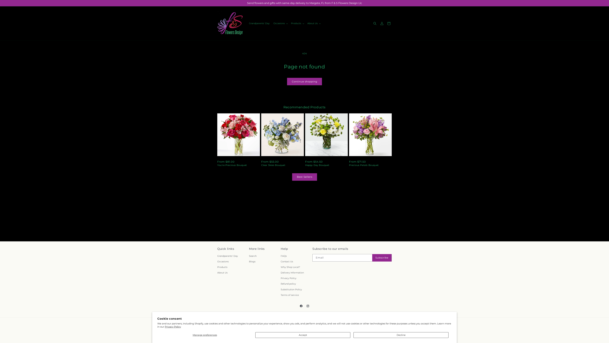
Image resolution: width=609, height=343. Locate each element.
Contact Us (287, 261)
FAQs (284, 256)
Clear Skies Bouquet (273, 165)
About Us (222, 272)
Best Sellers (304, 176)
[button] (280, 23)
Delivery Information (292, 272)
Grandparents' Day (227, 256)
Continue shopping (304, 81)
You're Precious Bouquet (232, 165)
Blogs (252, 261)
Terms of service (290, 295)
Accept (303, 334)
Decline (401, 334)
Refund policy (288, 283)
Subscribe (381, 257)
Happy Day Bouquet (317, 165)
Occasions (223, 261)
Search (253, 256)
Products (222, 267)
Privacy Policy (173, 326)
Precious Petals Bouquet (364, 165)
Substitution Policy (291, 289)
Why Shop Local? (290, 267)
